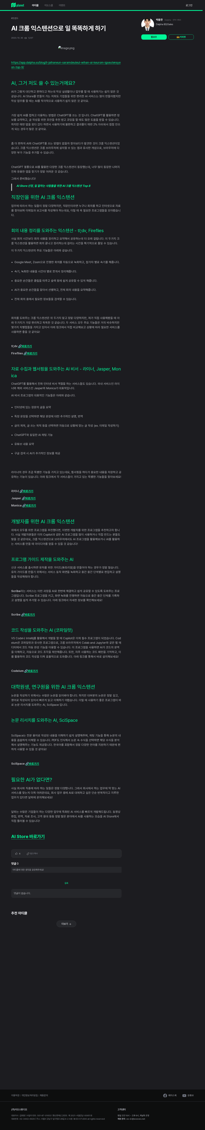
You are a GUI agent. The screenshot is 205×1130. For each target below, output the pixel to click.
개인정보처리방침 (29, 1095)
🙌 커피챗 (181, 37)
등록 (66, 883)
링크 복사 (34, 853)
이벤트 (62, 5)
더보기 (65, 923)
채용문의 (44, 1095)
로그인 (189, 5)
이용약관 (15, 1095)
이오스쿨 (48, 5)
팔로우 (154, 37)
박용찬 (159, 19)
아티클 (35, 5)
